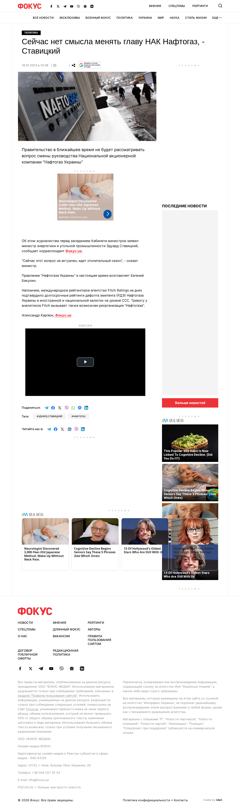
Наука (174, 17)
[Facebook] (51, 6)
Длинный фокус (66, 629)
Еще (215, 17)
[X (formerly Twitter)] (58, 6)
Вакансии (61, 636)
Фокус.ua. (73, 251)
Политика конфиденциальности (146, 800)
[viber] (61, 668)
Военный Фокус (98, 17)
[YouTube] (71, 6)
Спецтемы (177, 5)
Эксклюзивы (69, 17)
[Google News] (85, 6)
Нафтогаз (79, 416)
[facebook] (20, 668)
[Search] (220, 5)
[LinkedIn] (91, 6)
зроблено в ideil (213, 800)
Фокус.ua (62, 315)
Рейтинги (200, 5)
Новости (25, 622)
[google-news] (72, 668)
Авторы (94, 629)
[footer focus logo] (35, 611)
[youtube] (51, 668)
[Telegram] (65, 6)
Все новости (43, 17)
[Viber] (78, 6)
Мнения (155, 5)
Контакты (181, 800)
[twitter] (30, 668)
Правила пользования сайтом (99, 640)
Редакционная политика (65, 652)
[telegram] (41, 668)
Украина (145, 17)
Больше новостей (190, 403)
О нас (22, 636)
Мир (161, 17)
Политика (124, 17)
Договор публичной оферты (28, 654)
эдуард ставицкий (50, 416)
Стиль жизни (196, 17)
